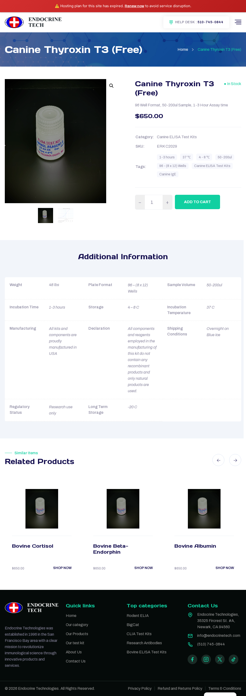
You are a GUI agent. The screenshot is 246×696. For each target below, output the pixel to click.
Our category (77, 625)
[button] (111, 85)
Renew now (134, 6)
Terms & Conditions (224, 688)
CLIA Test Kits (139, 634)
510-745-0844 (210, 22)
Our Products (77, 634)
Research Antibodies (144, 643)
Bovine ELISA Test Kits (146, 652)
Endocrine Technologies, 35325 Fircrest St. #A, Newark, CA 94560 (218, 620)
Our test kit (75, 643)
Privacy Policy (140, 688)
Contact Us (76, 661)
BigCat (133, 625)
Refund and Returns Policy (180, 688)
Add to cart (197, 202)
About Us (74, 652)
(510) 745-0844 (211, 644)
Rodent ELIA (138, 616)
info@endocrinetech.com (218, 635)
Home (183, 49)
